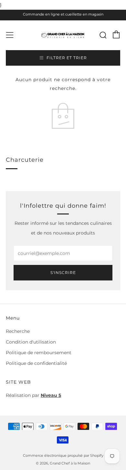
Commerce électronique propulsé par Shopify (63, 455)
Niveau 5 (51, 395)
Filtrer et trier (67, 57)
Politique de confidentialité (36, 363)
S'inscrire (63, 272)
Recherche (18, 331)
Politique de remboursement (38, 352)
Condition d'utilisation (31, 342)
